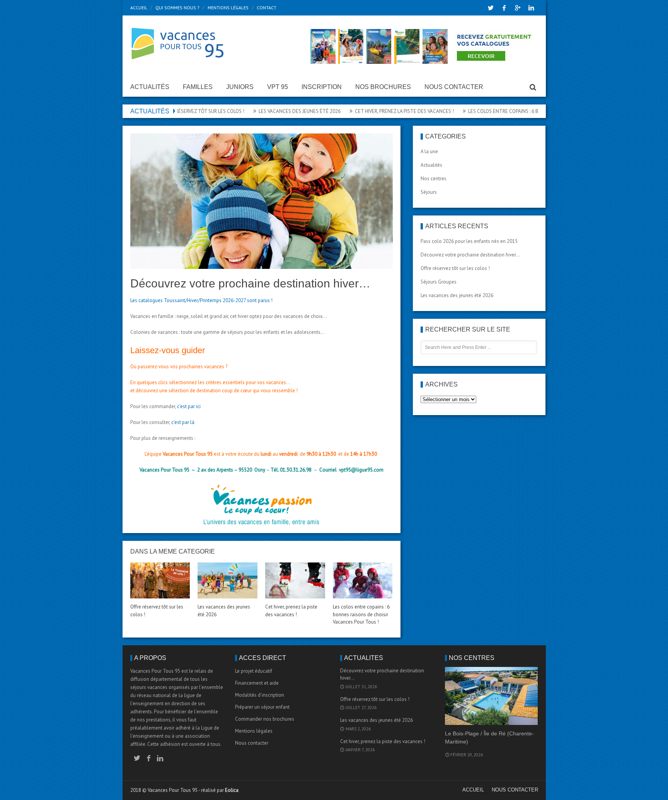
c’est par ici (189, 406)
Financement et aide (257, 683)
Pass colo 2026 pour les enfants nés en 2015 (469, 241)
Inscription (322, 87)
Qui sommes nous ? (177, 7)
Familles (198, 87)
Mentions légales (228, 7)
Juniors (240, 87)
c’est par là (182, 422)
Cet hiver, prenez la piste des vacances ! (382, 111)
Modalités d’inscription (259, 695)
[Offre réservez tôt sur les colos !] (160, 580)
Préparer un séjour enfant (262, 707)
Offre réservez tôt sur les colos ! (181, 111)
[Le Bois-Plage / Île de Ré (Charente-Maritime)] (491, 696)
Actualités (149, 87)
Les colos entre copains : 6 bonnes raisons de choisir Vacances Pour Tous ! (361, 614)
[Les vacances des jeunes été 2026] (227, 580)
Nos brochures (383, 87)
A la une (429, 151)
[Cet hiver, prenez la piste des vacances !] (295, 580)
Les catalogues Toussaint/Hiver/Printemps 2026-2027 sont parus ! (201, 300)
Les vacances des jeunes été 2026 (278, 111)
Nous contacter (453, 87)
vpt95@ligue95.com (361, 470)
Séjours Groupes (439, 282)
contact (266, 7)
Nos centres (433, 178)
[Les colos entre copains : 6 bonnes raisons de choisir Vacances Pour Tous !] (362, 580)
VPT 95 (277, 87)
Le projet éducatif (253, 671)
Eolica (232, 790)
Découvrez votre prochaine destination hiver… (470, 254)
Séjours (429, 192)
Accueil (138, 7)
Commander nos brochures (264, 719)
